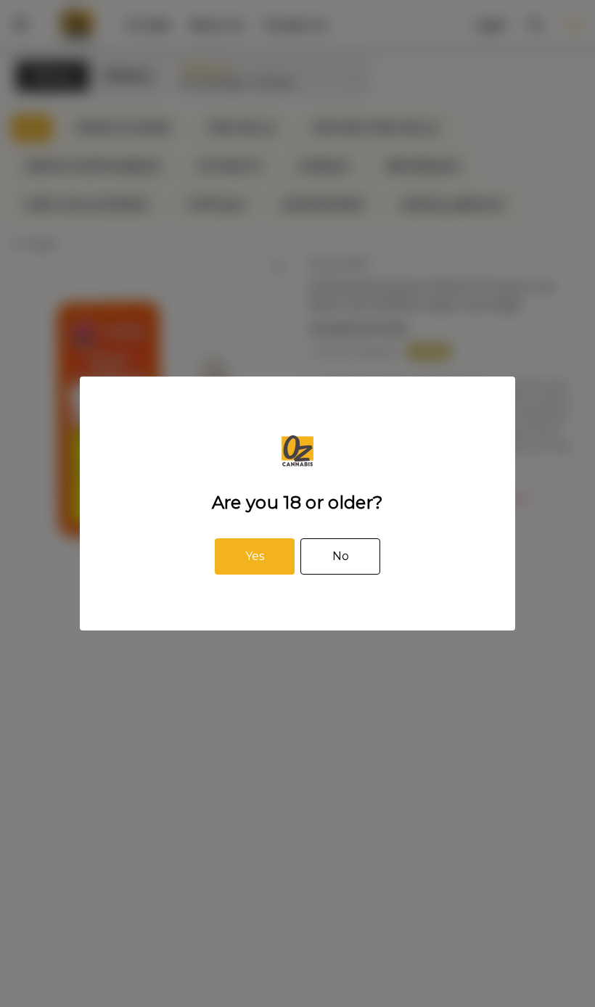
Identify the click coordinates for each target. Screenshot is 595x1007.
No (340, 556)
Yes (254, 556)
